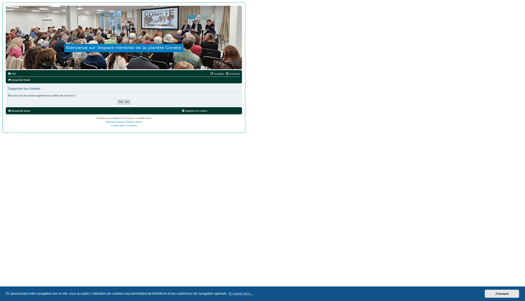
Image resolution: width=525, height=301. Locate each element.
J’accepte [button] (502, 293)
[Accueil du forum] (124, 30)
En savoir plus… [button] (241, 293)
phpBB (114, 118)
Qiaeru (139, 122)
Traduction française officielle (119, 122)
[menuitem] (12, 73)
